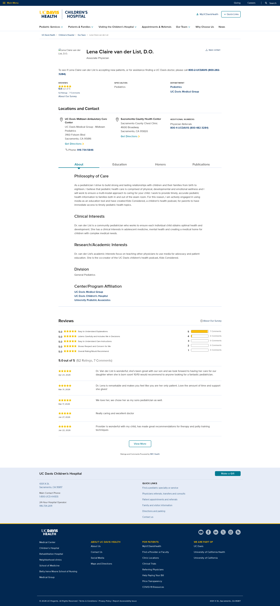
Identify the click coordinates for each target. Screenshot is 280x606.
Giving (237, 3)
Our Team (82, 35)
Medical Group (47, 577)
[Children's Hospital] (63, 14)
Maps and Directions (101, 563)
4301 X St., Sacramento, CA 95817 (225, 600)
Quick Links (233, 14)
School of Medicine (49, 565)
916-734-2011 (45, 505)
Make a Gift (228, 473)
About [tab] (79, 164)
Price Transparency (152, 581)
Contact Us (96, 552)
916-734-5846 (85, 150)
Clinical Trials (149, 563)
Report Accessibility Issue (125, 600)
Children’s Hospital (66, 35)
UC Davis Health (48, 35)
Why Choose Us (205, 27)
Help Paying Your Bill (153, 575)
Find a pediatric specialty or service (160, 487)
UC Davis (198, 546)
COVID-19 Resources (153, 587)
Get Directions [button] (73, 143)
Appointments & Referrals (156, 27)
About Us (95, 546)
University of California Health (209, 552)
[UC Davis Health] (49, 532)
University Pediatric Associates (92, 300)
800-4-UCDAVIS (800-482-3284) (189, 128)
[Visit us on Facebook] (207, 532)
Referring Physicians (152, 569)
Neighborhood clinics (50, 559)
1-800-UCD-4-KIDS (48, 496)
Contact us (147, 517)
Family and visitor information (157, 505)
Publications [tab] (201, 164)
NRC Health (155, 454)
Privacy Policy (105, 600)
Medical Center (47, 542)
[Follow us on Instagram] (229, 532)
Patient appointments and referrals (159, 499)
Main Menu (10, 3)
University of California (206, 557)
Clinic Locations (150, 557)
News (222, 27)
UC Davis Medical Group (184, 91)
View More (140, 444)
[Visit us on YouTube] (200, 532)
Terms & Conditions (88, 600)
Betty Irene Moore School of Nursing (58, 571)
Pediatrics (176, 87)
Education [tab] (119, 164)
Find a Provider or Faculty (155, 552)
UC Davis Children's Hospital (91, 296)
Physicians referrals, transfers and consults (163, 493)
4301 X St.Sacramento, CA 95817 (50, 485)
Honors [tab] (160, 164)
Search (270, 3)
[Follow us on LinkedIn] (214, 532)
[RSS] (237, 532)
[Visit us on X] (222, 532)
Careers (251, 3)
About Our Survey (67, 96)
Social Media (97, 557)
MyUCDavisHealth (207, 14)
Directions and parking (153, 511)
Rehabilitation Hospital (51, 554)
